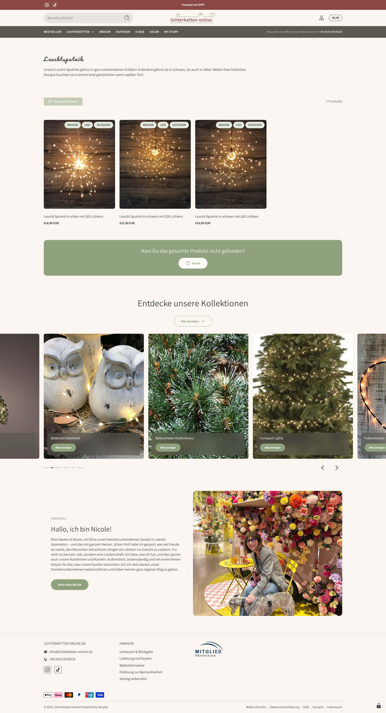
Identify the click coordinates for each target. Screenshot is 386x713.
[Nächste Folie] (336, 467)
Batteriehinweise (132, 665)
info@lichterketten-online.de (70, 651)
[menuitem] (155, 651)
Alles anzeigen (63, 447)
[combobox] (81, 18)
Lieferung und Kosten (136, 658)
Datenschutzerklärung (284, 707)
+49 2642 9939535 (330, 32)
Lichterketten (78, 32)
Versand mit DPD (193, 5)
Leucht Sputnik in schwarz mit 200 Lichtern (151, 216)
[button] (51, 201)
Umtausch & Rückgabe (136, 651)
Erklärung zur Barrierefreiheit (141, 672)
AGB (306, 707)
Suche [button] (196, 263)
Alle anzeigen (190, 321)
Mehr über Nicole (69, 585)
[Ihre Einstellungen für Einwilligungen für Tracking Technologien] (378, 705)
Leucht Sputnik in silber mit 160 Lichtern (73, 216)
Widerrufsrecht (256, 707)
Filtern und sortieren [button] (66, 101)
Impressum (334, 707)
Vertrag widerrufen (133, 679)
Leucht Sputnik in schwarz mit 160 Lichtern (226, 216)
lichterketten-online (67, 707)
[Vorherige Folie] (322, 467)
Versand (318, 707)
